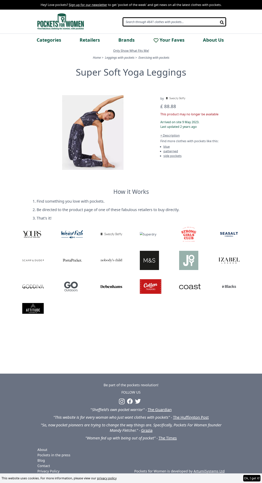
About (42, 449)
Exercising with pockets (153, 57)
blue (166, 146)
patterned (170, 151)
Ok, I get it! (252, 478)
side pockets (172, 156)
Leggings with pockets (119, 57)
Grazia (146, 430)
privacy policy (107, 478)
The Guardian (160, 409)
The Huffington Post (191, 417)
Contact (43, 465)
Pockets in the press (53, 455)
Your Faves (172, 40)
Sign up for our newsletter (88, 5)
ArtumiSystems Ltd (209, 471)
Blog (41, 460)
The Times (168, 438)
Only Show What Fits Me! (131, 51)
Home (97, 57)
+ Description (170, 135)
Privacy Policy (48, 471)
